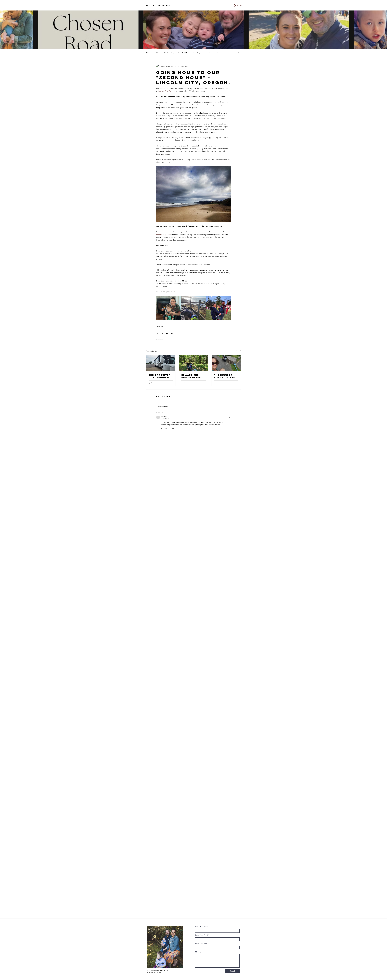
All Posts (149, 53)
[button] (238, 53)
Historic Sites (208, 53)
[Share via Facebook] (157, 333)
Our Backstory (169, 53)
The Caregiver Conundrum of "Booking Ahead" (160, 376)
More (219, 53)
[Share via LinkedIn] (167, 333)
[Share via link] (172, 333)
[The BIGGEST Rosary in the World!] (226, 363)
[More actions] (229, 66)
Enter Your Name (201, 927)
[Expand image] (168, 308)
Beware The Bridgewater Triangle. (191, 376)
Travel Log (196, 53)
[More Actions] (229, 417)
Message (198, 952)
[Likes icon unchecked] (162, 428)
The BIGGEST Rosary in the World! (224, 376)
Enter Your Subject (202, 943)
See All (238, 351)
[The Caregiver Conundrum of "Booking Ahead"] (160, 363)
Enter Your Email (201, 935)
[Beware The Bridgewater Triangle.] (193, 363)
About (158, 53)
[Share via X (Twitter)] (162, 333)
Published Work (183, 53)
